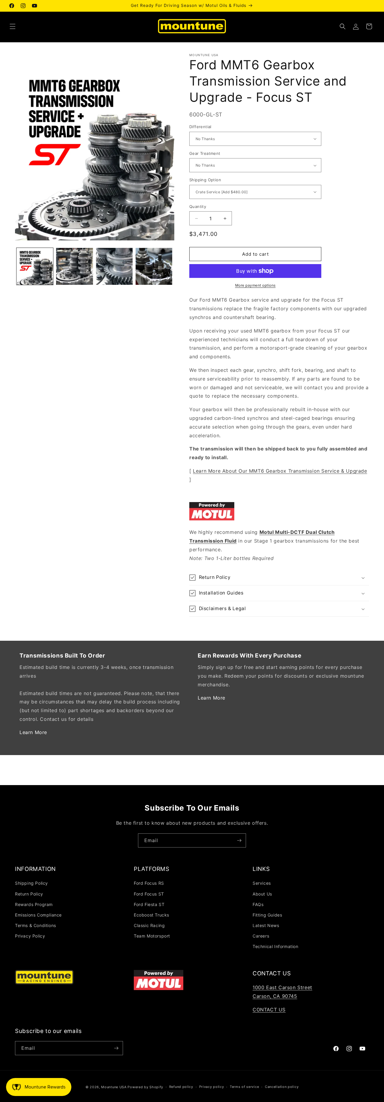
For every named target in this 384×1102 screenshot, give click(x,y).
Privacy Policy (30, 935)
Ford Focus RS (149, 883)
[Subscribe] (239, 840)
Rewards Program (34, 904)
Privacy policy (211, 1087)
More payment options (255, 285)
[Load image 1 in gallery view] (34, 266)
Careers (261, 935)
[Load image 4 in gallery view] (154, 266)
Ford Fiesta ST (149, 904)
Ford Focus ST (149, 893)
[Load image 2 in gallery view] (74, 266)
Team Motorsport (152, 935)
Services (262, 883)
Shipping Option (205, 179)
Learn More (33, 732)
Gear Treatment (204, 153)
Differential (200, 126)
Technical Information (275, 946)
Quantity (197, 206)
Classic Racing (149, 925)
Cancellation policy (281, 1087)
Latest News (266, 925)
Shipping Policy (31, 883)
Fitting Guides (267, 914)
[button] (12, 26)
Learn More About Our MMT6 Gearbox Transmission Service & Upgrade (280, 471)
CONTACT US (269, 1010)
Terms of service (244, 1087)
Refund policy (181, 1087)
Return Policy (29, 893)
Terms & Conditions (35, 925)
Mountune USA (113, 1087)
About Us (262, 893)
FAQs (258, 904)
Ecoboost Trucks (151, 914)
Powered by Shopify (145, 1087)
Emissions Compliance (38, 914)
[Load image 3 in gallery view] (114, 266)
